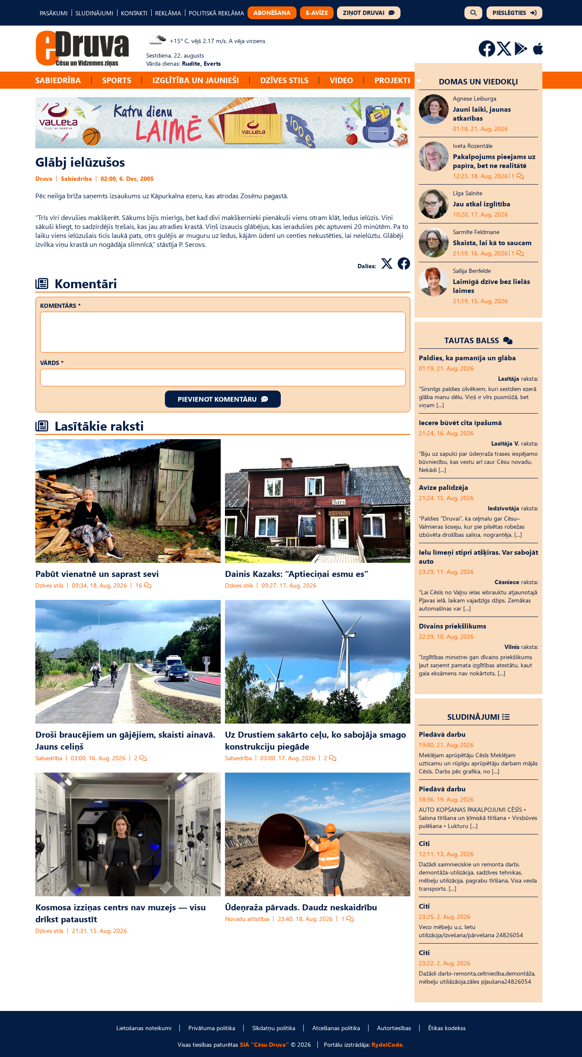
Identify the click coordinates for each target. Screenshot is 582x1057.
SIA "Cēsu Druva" (264, 1044)
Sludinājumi (473, 716)
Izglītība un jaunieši (196, 80)
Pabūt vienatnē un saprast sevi (97, 573)
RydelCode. (388, 1044)
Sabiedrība (58, 80)
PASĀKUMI (54, 13)
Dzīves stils (284, 80)
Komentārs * (60, 305)
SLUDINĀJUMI (94, 13)
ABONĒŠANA (272, 13)
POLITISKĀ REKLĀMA (216, 13)
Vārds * (51, 363)
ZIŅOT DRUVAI (363, 13)
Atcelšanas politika (336, 1028)
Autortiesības (394, 1028)
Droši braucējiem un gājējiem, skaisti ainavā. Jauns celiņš (125, 740)
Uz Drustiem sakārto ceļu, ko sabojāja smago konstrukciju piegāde (315, 740)
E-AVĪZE (317, 13)
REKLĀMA (168, 13)
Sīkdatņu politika (273, 1028)
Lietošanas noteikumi (143, 1028)
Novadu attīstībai (247, 919)
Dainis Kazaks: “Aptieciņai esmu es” (297, 573)
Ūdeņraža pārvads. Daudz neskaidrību (301, 906)
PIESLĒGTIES (509, 13)
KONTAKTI (134, 13)
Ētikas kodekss (447, 1028)
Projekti (392, 80)
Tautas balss (472, 340)
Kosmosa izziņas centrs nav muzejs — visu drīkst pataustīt (120, 912)
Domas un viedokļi (478, 81)
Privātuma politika (211, 1028)
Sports (116, 80)
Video (341, 80)
